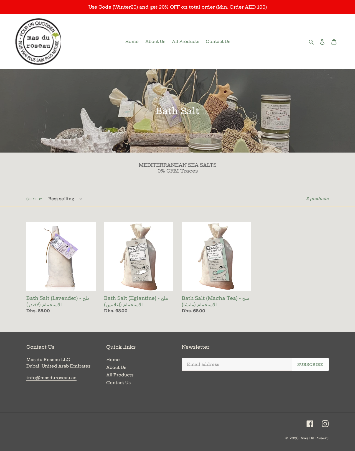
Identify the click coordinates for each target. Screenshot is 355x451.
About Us (116, 367)
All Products (119, 374)
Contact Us (118, 382)
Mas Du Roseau (314, 438)
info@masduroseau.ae (51, 377)
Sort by (34, 199)
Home (113, 359)
